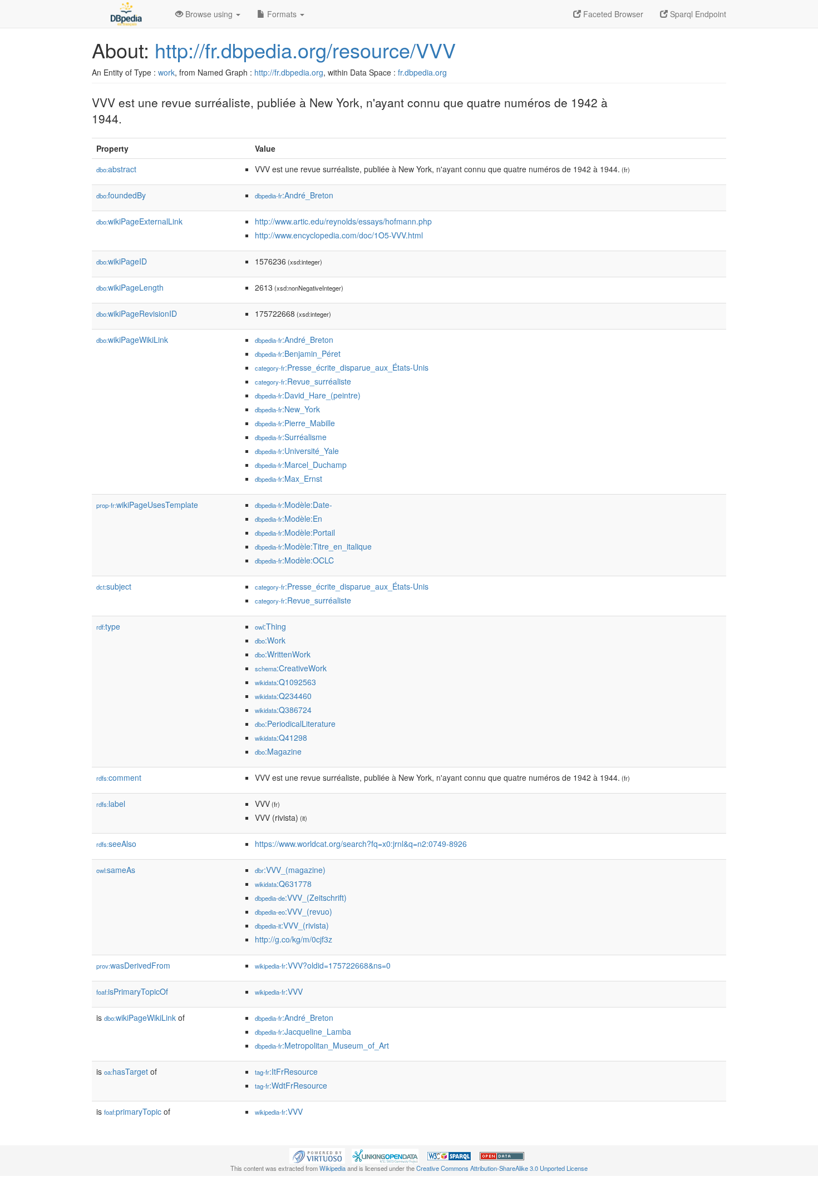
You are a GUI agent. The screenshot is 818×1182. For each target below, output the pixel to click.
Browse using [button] (209, 13)
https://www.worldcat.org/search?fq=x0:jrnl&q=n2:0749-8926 (361, 843)
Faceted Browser (612, 13)
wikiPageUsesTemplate (147, 504)
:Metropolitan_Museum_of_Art (322, 1045)
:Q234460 (283, 695)
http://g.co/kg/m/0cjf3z (293, 939)
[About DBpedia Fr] (125, 14)
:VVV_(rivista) (292, 925)
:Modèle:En (288, 518)
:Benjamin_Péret (298, 353)
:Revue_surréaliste (303, 381)
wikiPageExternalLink (139, 221)
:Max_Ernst (288, 478)
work (166, 72)
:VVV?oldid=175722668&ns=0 (323, 965)
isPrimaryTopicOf (132, 991)
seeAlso (116, 843)
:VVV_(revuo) (293, 911)
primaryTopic (132, 1111)
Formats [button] (282, 13)
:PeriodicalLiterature (295, 723)
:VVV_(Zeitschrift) (301, 897)
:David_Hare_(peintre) (308, 395)
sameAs (115, 869)
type (108, 626)
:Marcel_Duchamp (301, 464)
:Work (270, 640)
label (110, 803)
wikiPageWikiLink (132, 339)
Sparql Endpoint (697, 13)
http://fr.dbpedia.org (288, 72)
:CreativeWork (291, 668)
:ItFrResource (286, 1071)
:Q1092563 (285, 681)
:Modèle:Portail (295, 532)
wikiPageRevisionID (136, 313)
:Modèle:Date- (293, 504)
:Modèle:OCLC (294, 560)
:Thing (270, 626)
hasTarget (126, 1071)
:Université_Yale (297, 450)
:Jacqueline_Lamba (303, 1031)
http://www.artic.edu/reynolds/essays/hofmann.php (343, 221)
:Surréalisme (291, 436)
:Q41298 (281, 737)
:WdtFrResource (291, 1085)
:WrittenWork (283, 654)
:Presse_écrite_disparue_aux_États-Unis (341, 367)
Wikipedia (332, 1168)
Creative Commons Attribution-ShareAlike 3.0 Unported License (502, 1168)
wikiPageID (121, 261)
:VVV (279, 991)
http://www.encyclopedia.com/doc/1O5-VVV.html (339, 235)
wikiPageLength (130, 287)
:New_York (287, 409)
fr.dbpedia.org (422, 72)
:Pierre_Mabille (295, 422)
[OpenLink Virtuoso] (317, 1154)
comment (118, 777)
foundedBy (121, 195)
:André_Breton (294, 195)
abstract (116, 168)
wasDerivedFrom (133, 965)
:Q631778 (283, 883)
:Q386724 (283, 709)
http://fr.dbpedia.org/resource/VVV (305, 50)
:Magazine (278, 751)
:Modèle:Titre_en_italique (313, 546)
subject (113, 586)
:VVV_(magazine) (290, 869)
